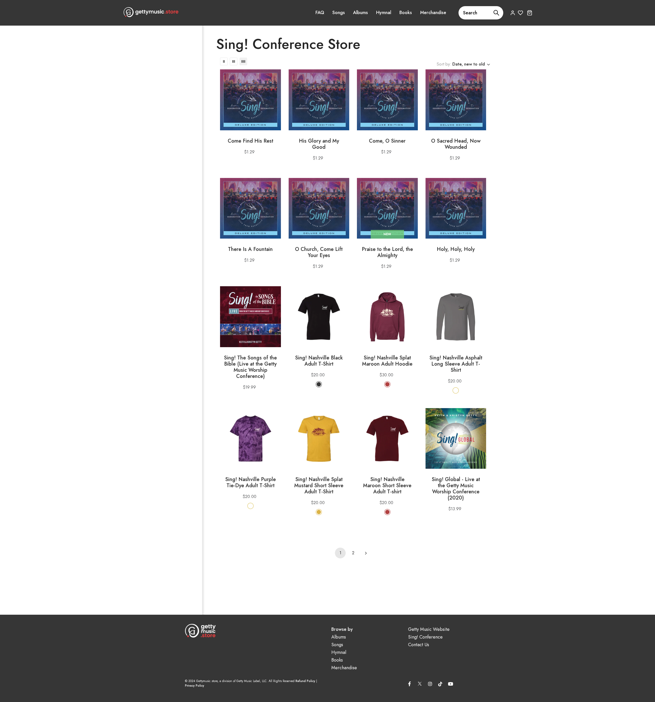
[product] (250, 99)
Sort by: (443, 64)
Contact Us (418, 645)
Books (405, 12)
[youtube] (450, 684)
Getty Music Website (429, 629)
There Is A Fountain (250, 249)
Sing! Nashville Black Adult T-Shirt (319, 361)
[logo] (151, 12)
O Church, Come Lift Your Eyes (319, 252)
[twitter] (420, 683)
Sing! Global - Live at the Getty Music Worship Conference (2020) (456, 488)
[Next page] (366, 553)
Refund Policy (305, 681)
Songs (338, 12)
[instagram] (430, 684)
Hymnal (383, 12)
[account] (512, 12)
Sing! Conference (425, 637)
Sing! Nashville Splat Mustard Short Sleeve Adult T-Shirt (318, 485)
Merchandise (433, 12)
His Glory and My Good (319, 144)
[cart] (529, 12)
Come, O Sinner (387, 141)
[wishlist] (520, 12)
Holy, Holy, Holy (456, 249)
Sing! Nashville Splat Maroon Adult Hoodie (387, 361)
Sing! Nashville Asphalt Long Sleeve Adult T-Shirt (455, 364)
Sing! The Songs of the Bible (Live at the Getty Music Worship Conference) (250, 367)
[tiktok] (440, 684)
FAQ (319, 12)
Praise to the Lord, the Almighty (387, 252)
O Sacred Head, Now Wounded (456, 144)
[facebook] (410, 684)
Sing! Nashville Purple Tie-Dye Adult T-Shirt (250, 482)
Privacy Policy (194, 685)
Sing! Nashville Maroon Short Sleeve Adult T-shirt (387, 485)
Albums (360, 12)
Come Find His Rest (250, 141)
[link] (224, 61)
